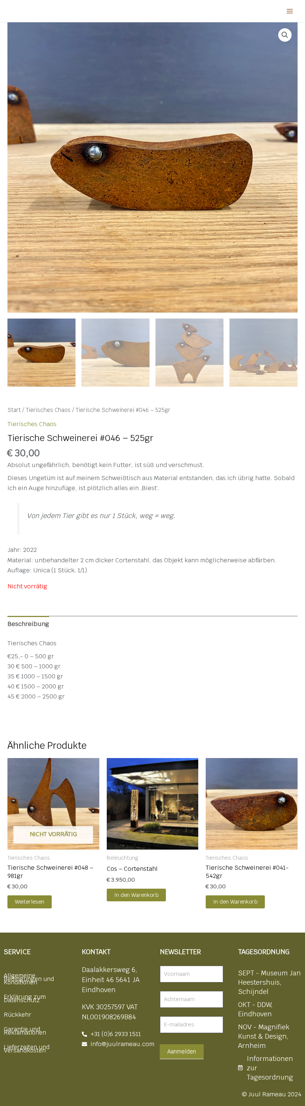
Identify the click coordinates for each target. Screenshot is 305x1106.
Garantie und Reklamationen (25, 1030)
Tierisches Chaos (48, 409)
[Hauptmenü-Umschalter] (290, 11)
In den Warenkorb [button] (136, 894)
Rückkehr (17, 1015)
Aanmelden (181, 1051)
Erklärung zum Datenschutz (25, 998)
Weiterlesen (29, 901)
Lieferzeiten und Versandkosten (26, 1048)
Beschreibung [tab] (28, 624)
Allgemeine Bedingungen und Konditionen (29, 979)
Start (14, 409)
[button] (285, 35)
